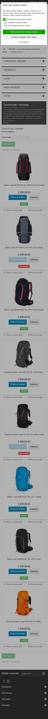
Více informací (24, 42)
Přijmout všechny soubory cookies (24, 32)
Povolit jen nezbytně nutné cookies (24, 37)
